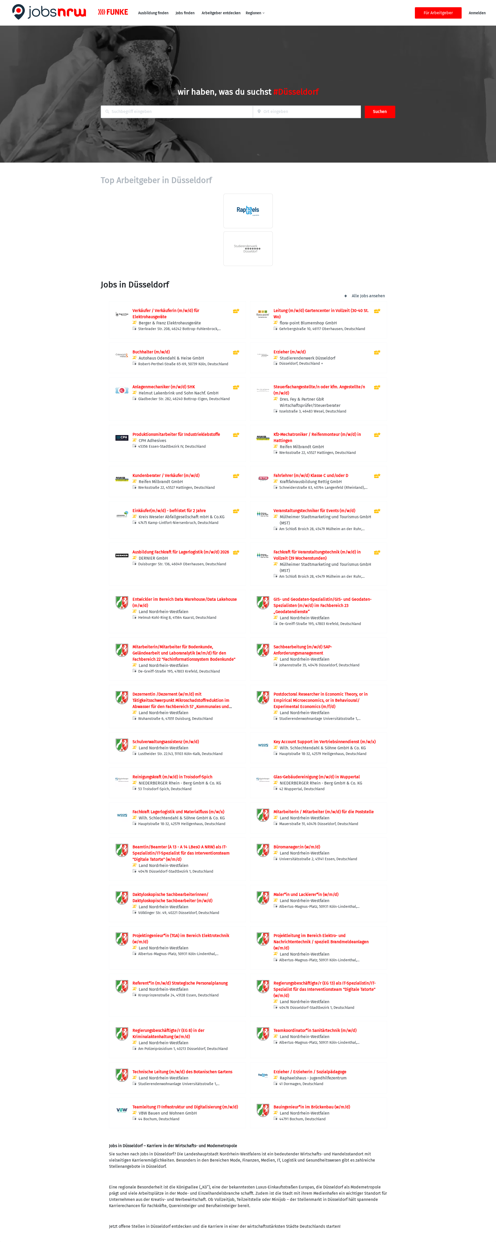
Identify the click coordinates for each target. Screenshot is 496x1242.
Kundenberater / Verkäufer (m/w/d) (166, 475)
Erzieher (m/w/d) (290, 351)
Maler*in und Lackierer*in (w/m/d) (306, 894)
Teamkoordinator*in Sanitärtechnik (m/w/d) (315, 1030)
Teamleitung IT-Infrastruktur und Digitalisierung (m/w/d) (185, 1106)
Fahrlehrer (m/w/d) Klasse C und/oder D (311, 475)
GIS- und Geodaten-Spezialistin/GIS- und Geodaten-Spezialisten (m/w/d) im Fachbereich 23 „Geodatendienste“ (322, 605)
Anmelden (477, 13)
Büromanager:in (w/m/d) (297, 846)
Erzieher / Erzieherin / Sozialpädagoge (310, 1071)
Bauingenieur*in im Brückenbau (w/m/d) (312, 1106)
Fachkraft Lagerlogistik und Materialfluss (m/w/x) (178, 811)
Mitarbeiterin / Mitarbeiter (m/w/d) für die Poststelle (324, 811)
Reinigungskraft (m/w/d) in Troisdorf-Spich (172, 776)
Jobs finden (185, 13)
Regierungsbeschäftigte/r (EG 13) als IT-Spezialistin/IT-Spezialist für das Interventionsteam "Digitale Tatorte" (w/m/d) (325, 989)
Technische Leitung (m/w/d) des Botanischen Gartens (182, 1071)
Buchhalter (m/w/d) (151, 351)
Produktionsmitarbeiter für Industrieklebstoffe (176, 434)
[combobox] (177, 111)
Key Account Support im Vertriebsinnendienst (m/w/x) (325, 741)
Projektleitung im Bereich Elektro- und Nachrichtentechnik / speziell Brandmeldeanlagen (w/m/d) (321, 941)
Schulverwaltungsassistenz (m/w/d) (166, 741)
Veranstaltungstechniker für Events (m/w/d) (314, 510)
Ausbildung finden (153, 13)
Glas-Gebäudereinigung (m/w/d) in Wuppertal (317, 776)
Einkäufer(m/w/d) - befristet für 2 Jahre (169, 510)
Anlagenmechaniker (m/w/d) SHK (164, 386)
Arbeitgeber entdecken (221, 13)
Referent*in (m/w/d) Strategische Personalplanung (180, 983)
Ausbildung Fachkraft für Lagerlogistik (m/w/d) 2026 (181, 552)
